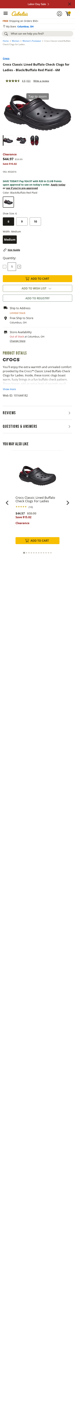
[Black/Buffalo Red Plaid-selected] (8, 202)
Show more (9, 389)
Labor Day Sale (37, 4)
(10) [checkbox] (31, 507)
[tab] (24, 553)
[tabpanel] (37, 500)
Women (15, 41)
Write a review (41, 81)
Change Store (17, 341)
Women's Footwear (31, 41)
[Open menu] (5, 13)
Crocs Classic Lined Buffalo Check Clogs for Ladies (35, 499)
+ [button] (19, 266)
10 (35, 221)
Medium (10, 239)
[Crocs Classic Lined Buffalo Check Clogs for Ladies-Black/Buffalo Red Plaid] (8, 140)
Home (6, 41)
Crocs (6, 58)
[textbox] (12, 266)
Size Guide (14, 250)
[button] (70, 4)
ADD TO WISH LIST (34, 288)
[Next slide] (67, 502)
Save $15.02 (23, 517)
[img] (68, 13)
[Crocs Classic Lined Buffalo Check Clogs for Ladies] (37, 473)
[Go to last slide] (7, 502)
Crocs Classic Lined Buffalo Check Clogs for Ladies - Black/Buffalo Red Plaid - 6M (36, 67)
